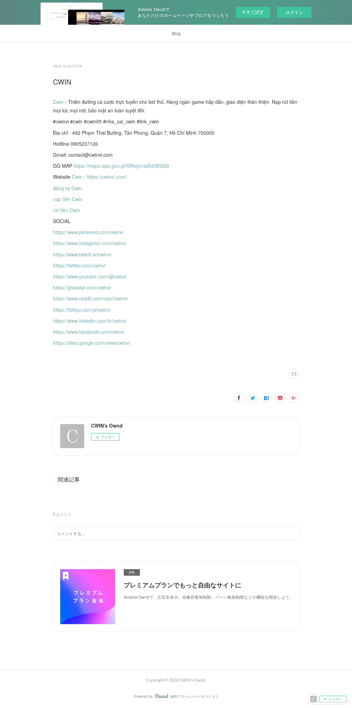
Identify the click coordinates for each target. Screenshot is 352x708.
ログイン (294, 12)
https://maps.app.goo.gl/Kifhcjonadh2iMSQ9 (121, 165)
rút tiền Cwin (66, 210)
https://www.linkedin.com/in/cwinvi (89, 320)
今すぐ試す (253, 12)
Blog (176, 33)
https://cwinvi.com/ (106, 176)
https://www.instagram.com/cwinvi (89, 243)
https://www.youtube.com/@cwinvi (89, 276)
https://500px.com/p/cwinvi (81, 309)
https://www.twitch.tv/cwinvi (82, 254)
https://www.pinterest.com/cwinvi (88, 232)
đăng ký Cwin (67, 188)
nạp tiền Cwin (67, 199)
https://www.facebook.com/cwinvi (88, 331)
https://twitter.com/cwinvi (79, 265)
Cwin (58, 101)
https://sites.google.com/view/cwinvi (91, 342)
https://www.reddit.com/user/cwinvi (90, 298)
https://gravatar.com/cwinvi (82, 287)
